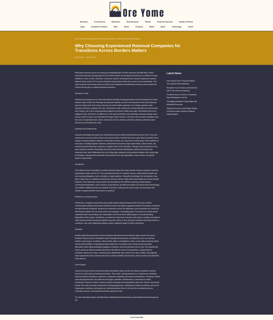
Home (77, 39)
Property (139, 27)
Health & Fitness (186, 22)
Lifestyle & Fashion (99, 27)
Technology (177, 27)
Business (84, 22)
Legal (82, 27)
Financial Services (165, 22)
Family (148, 22)
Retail (151, 27)
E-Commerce (99, 22)
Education (116, 22)
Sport (163, 27)
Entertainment (133, 22)
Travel (190, 27)
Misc (116, 27)
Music (126, 27)
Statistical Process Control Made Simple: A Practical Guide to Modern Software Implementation (182, 111)
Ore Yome (80, 57)
